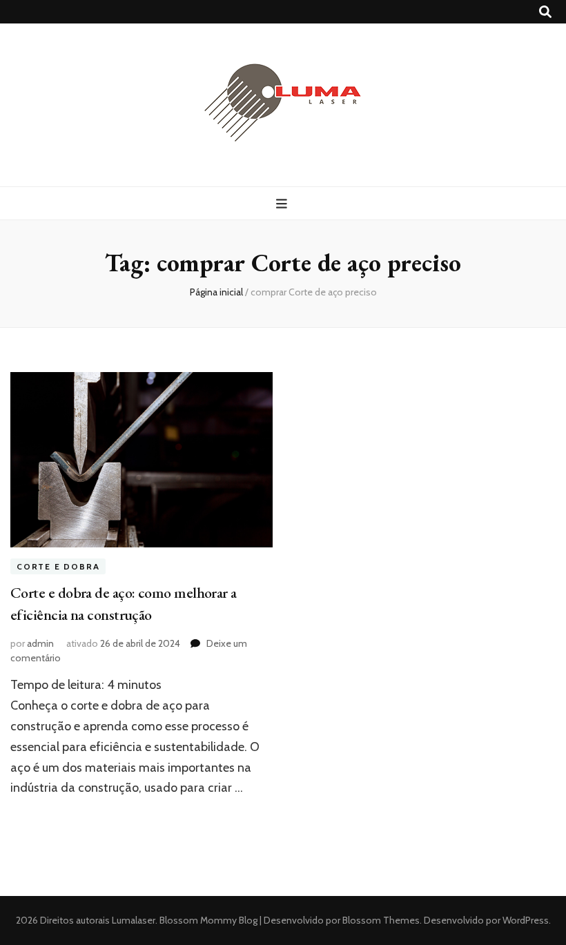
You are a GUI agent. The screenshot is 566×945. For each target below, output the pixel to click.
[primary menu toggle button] (283, 204)
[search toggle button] (545, 12)
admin (40, 643)
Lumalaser (133, 920)
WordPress (525, 920)
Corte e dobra (58, 566)
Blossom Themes (380, 920)
